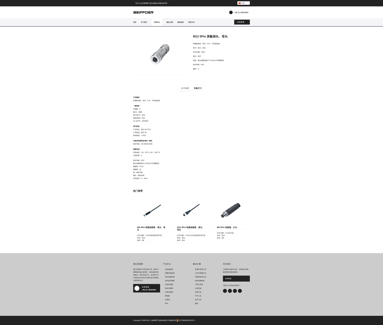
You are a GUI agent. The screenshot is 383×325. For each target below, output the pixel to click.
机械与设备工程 (200, 269)
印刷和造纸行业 (200, 277)
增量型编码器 (170, 273)
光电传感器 (169, 292)
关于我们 (144, 22)
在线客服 (240, 22)
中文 (243, 3)
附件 (166, 303)
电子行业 (198, 299)
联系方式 (191, 22)
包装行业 (198, 292)
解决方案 (170, 22)
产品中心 (157, 22)
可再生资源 (199, 284)
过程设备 (198, 288)
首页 (134, 22)
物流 (196, 303)
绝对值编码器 (170, 277)
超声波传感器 (170, 280)
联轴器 (167, 296)
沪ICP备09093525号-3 (187, 320)
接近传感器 (169, 288)
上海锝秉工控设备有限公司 (159, 320)
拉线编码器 (169, 269)
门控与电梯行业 (200, 273)
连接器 (167, 299)
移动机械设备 (200, 280)
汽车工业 (198, 296)
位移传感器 (169, 284)
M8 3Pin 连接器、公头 (227, 227)
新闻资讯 (180, 22)
